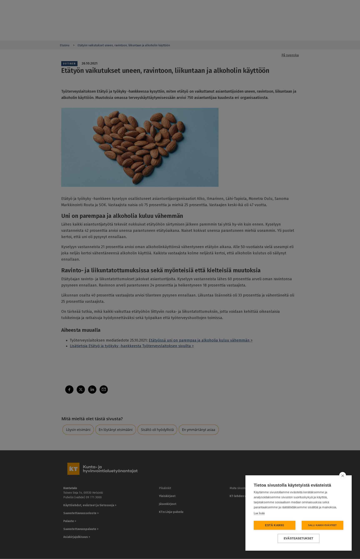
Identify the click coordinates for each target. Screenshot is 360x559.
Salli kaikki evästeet (322, 525)
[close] (342, 475)
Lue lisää (259, 513)
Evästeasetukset (298, 538)
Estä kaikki (274, 525)
